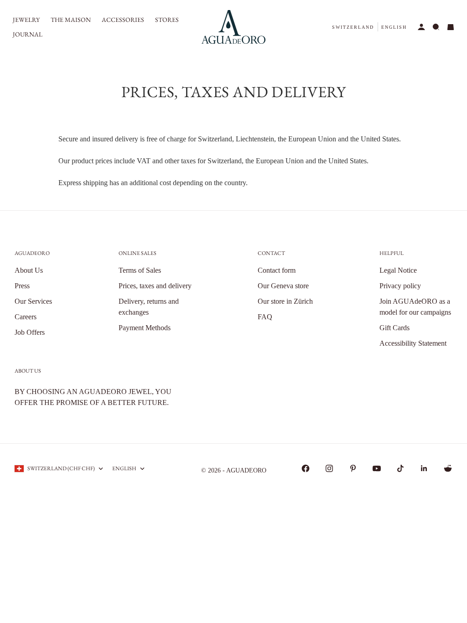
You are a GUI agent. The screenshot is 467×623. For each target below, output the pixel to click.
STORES (167, 20)
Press (22, 286)
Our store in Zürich (285, 301)
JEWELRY (26, 20)
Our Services (33, 301)
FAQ (265, 317)
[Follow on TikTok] (400, 468)
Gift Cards (394, 328)
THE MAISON (71, 20)
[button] (353, 27)
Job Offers (30, 332)
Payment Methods (145, 328)
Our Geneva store (283, 286)
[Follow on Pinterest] (353, 468)
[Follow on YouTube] (376, 468)
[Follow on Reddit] (447, 468)
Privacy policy (400, 286)
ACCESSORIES (123, 20)
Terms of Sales (140, 270)
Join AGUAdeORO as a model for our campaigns (415, 306)
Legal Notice (398, 270)
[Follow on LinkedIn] (424, 468)
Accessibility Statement (412, 343)
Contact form (277, 270)
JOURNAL (27, 34)
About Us (29, 270)
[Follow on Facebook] (305, 468)
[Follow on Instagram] (329, 468)
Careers (25, 317)
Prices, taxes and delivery (155, 286)
